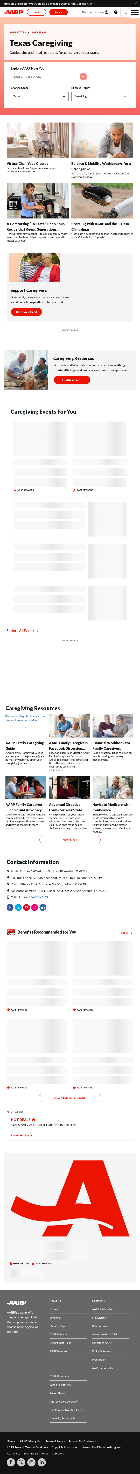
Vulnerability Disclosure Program (101, 1447)
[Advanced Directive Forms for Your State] (69, 787)
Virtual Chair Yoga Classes (27, 163)
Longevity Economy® (62, 1418)
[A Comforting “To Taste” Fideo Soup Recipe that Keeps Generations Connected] (38, 200)
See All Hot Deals (21, 1135)
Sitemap (11, 1441)
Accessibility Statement (82, 1441)
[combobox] (50, 76)
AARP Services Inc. (103, 1367)
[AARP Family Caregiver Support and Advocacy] (25, 787)
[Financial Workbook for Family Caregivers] (113, 726)
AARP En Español (102, 1309)
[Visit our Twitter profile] (21, 1462)
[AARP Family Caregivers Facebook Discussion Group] (69, 726)
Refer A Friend (100, 1325)
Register (87, 12)
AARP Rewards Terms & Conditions (27, 1447)
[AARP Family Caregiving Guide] (25, 726)
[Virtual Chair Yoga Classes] (38, 140)
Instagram (34, 907)
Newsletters (99, 1317)
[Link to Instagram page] (31, 1462)
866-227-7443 (38, 897)
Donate (54, 1309)
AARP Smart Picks (60, 1342)
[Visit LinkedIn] (42, 1462)
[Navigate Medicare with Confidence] (113, 787)
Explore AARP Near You (27, 68)
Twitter (18, 907)
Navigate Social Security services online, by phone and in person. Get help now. (48, 3)
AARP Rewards (58, 1334)
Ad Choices (13, 1453)
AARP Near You (59, 1351)
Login (100, 11)
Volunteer (55, 1317)
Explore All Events (20, 631)
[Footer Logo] (25, 1302)
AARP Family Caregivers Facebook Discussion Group (68, 748)
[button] (125, 12)
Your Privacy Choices (36, 1453)
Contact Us (99, 1300)
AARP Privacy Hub (31, 1441)
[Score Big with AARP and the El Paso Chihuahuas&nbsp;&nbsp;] (102, 200)
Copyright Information (65, 1447)
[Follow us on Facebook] (11, 1462)
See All (125, 932)
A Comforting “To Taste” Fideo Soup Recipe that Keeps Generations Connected (36, 229)
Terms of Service (55, 1441)
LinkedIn (42, 907)
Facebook (10, 907)
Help (115, 12)
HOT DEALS (21, 1120)
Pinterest (26, 907)
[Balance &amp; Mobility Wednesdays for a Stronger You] (102, 140)
